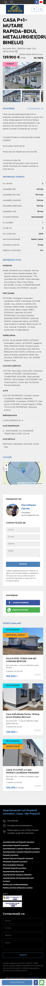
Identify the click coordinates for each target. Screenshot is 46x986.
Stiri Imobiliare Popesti (13, 865)
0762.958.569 (6, 2)
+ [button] (6, 465)
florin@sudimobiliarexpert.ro (11, 2)
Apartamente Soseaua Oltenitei (17, 875)
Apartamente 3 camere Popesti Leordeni (21, 852)
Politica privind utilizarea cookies (18, 888)
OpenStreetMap (30, 483)
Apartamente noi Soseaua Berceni (18, 878)
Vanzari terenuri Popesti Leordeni (18, 858)
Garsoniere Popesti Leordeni (16, 845)
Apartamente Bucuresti (13, 871)
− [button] (6, 469)
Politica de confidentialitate (15, 884)
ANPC (5, 894)
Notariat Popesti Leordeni (14, 868)
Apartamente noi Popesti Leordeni (18, 842)
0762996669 (25, 512)
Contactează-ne (35, 109)
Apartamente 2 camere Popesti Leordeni (21, 848)
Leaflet (20, 483)
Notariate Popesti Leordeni (15, 862)
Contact (6, 881)
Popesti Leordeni (10, 855)
